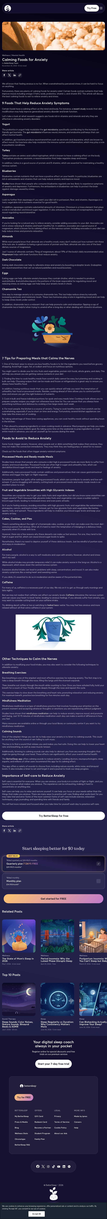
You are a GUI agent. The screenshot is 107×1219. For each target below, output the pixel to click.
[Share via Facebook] (4, 75)
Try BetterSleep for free (53, 815)
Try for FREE (24, 1097)
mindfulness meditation (37, 713)
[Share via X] (9, 75)
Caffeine (70, 595)
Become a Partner (43, 1128)
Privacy (57, 1116)
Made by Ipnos (80, 1116)
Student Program (42, 1133)
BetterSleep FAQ (22, 1145)
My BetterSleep (22, 1116)
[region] (53, 1210)
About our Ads (60, 1133)
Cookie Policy (60, 1128)
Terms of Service (61, 1122)
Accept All (36, 1214)
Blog (17, 1128)
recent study (80, 108)
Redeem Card (41, 1122)
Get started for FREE (53, 898)
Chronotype (20, 1139)
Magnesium (7, 254)
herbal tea (52, 605)
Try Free (91, 8)
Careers (77, 1122)
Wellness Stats (21, 1133)
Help (76, 1128)
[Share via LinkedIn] (15, 75)
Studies (5, 183)
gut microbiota (51, 129)
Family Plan (40, 1139)
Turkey (5, 155)
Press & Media (21, 1122)
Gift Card (39, 1116)
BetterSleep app (14, 759)
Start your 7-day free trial (53, 1063)
